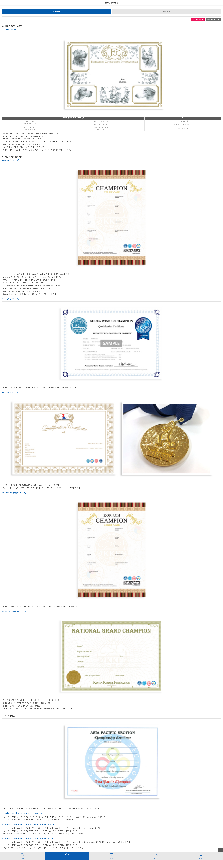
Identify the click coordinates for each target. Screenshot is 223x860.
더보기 (200, 858)
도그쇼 (67, 858)
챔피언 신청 (166, 11)
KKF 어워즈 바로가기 (213, 19)
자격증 (111, 858)
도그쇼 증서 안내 (198, 19)
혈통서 (22, 858)
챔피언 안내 (56, 11)
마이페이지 (156, 858)
